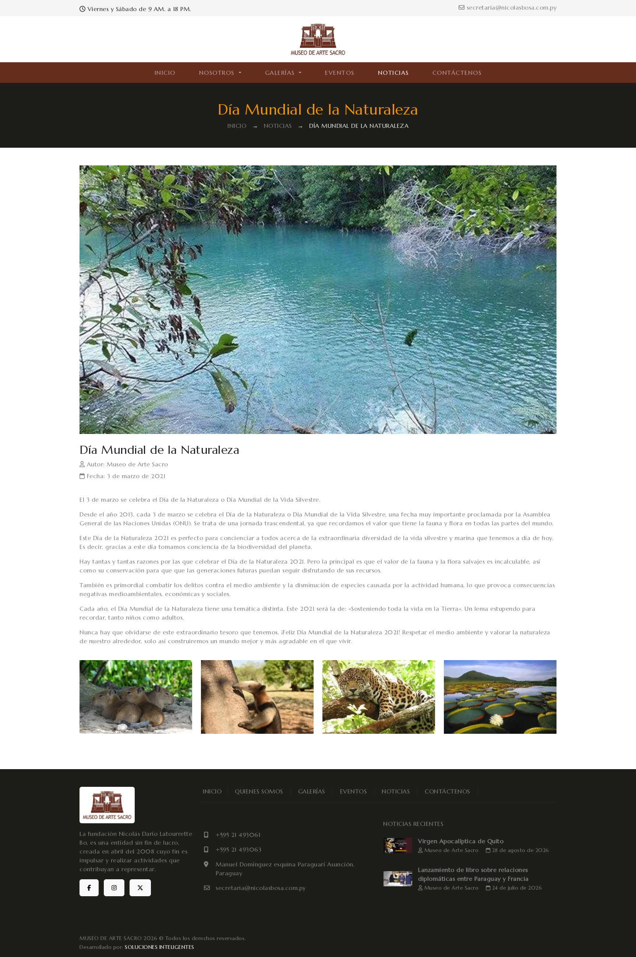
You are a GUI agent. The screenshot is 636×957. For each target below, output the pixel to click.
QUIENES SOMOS (259, 791)
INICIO (165, 72)
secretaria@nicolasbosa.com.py (510, 7)
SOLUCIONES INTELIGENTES (159, 947)
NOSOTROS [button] (218, 72)
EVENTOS (339, 72)
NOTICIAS (393, 72)
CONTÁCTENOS (457, 72)
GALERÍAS (311, 791)
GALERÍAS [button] (281, 72)
